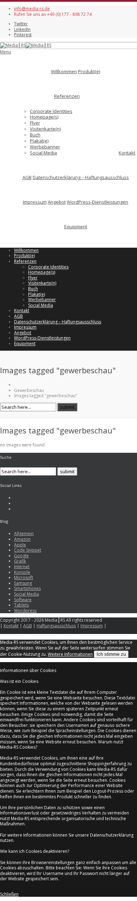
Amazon (22, 539)
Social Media (43, 153)
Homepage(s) (44, 117)
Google (21, 556)
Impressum (35, 202)
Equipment (75, 226)
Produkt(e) (89, 71)
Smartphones (27, 588)
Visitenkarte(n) (45, 129)
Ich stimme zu (111, 654)
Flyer (35, 123)
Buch (35, 135)
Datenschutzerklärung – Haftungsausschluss (81, 177)
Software (23, 600)
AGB (27, 177)
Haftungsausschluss (56, 626)
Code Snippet (27, 550)
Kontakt (127, 153)
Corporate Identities (51, 111)
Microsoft (23, 577)
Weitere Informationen (70, 654)
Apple (20, 545)
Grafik (20, 561)
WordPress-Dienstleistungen (97, 202)
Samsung (23, 583)
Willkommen (64, 71)
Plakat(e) (39, 141)
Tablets (21, 605)
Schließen (9, 894)
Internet (22, 567)
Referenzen (67, 96)
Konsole (22, 572)
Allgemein (24, 534)
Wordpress (25, 611)
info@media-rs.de (32, 9)
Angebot (57, 202)
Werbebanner (45, 147)
